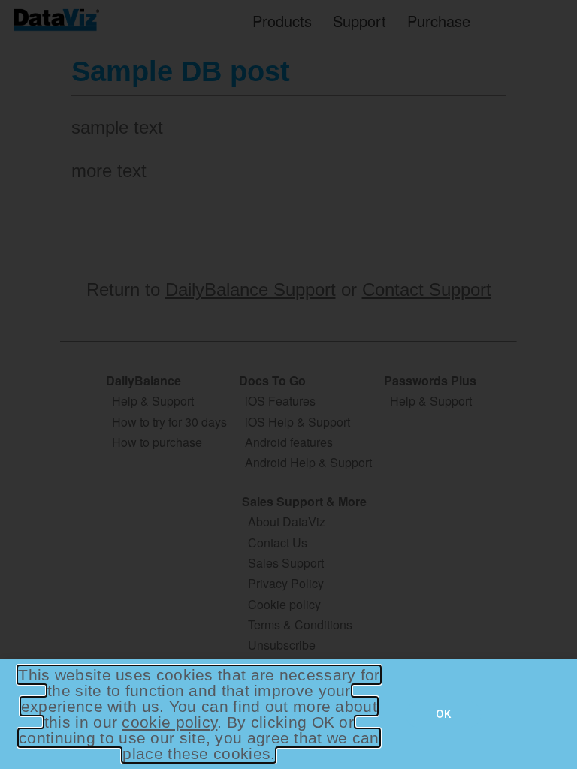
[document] (288, 384)
